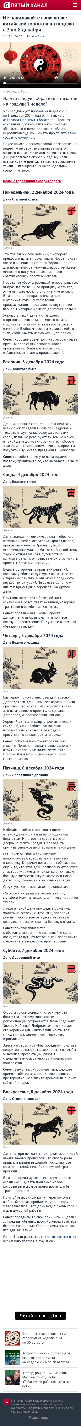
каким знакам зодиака (58, 1236)
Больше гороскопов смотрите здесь (32, 181)
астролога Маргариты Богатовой (29, 120)
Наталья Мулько (37, 36)
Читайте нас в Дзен (40, 1315)
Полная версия (40, 1417)
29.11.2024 (10, 36)
